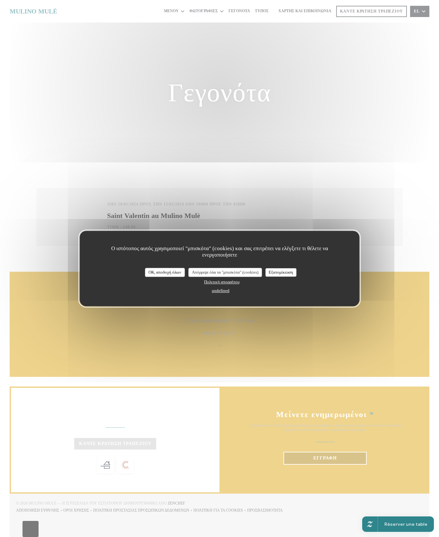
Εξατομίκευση (281, 272)
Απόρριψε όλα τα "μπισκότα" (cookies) (225, 272)
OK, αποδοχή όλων (164, 272)
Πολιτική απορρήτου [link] (221, 281)
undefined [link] (220, 290)
